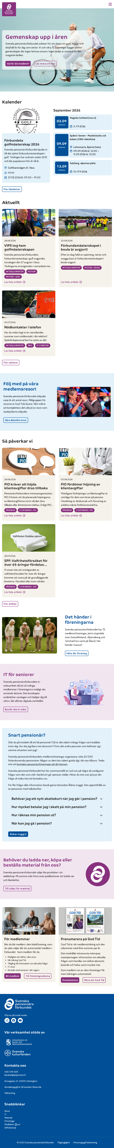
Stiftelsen (10, 1127)
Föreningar (9, 1121)
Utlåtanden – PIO (27, 510)
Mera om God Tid (94, 980)
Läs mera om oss (45, 63)
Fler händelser (12, 189)
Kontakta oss (15, 1065)
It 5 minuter (43, 345)
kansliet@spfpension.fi (15, 1075)
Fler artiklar (10, 603)
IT (5, 1114)
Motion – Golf (13, 277)
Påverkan (10, 510)
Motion (31, 271)
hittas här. (37, 1087)
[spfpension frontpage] (9, 9)
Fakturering (9, 1093)
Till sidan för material (17, 888)
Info (30, 345)
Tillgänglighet (63, 1142)
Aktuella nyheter (14, 271)
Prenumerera (70, 980)
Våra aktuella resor (16, 420)
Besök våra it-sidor (16, 709)
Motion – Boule (92, 268)
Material (8, 1117)
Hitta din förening (76, 653)
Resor (7, 1111)
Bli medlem (12, 976)
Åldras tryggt (19, 835)
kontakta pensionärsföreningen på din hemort (42, 764)
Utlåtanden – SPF (28, 587)
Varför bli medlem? (18, 63)
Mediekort (12, 1124)
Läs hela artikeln (14, 282)
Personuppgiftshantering (85, 1142)
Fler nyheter (11, 362)
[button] (110, 4)
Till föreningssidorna (38, 976)
